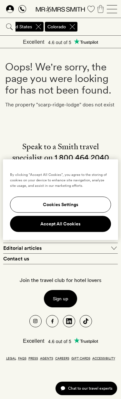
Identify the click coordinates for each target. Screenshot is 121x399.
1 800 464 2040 (82, 157)
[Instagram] (35, 321)
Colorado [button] (56, 26)
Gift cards (80, 358)
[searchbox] (100, 27)
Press (33, 358)
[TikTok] (86, 321)
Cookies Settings (60, 204)
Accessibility (103, 358)
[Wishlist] (91, 9)
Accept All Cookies (60, 223)
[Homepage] (60, 9)
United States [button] (18, 26)
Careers (62, 358)
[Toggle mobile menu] (112, 9)
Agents (46, 358)
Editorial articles (22, 248)
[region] (60, 199)
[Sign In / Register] (10, 9)
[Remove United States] (38, 27)
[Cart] (101, 9)
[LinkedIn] (69, 321)
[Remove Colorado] (72, 27)
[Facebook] (52, 321)
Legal (11, 358)
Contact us (16, 259)
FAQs (22, 358)
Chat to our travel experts (90, 388)
